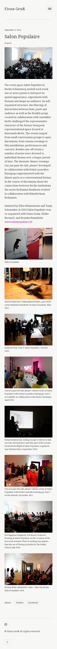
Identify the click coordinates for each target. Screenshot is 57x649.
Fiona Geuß (15, 8)
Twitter (20, 602)
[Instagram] (6, 624)
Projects (8, 43)
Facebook (33, 602)
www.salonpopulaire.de (18, 221)
